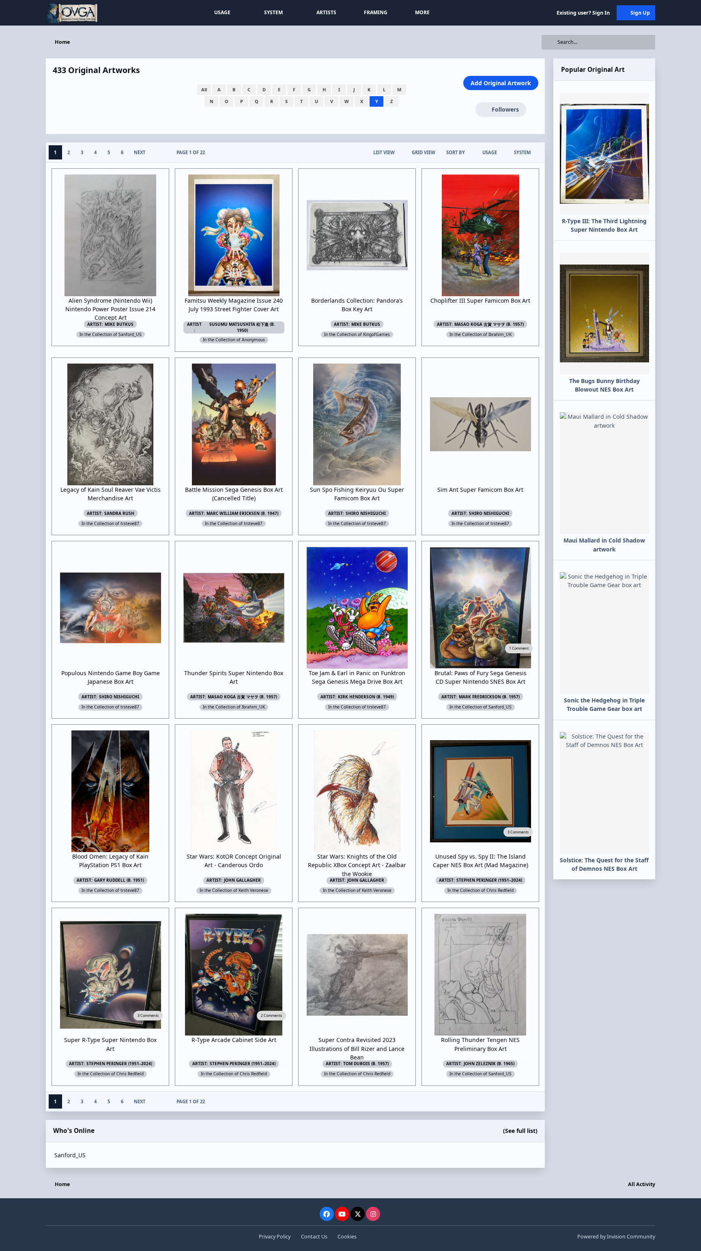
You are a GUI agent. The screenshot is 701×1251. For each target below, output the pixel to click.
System (522, 152)
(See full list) (520, 1131)
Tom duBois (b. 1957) (366, 1063)
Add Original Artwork (501, 83)
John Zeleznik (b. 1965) (489, 1063)
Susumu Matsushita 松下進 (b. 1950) (242, 327)
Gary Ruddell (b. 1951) (119, 880)
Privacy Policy (274, 1236)
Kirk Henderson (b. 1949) (366, 697)
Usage (489, 152)
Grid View (423, 152)
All (204, 89)
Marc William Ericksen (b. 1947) (242, 513)
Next (139, 152)
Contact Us (314, 1236)
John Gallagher (242, 880)
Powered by (616, 1236)
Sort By (455, 152)
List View (384, 152)
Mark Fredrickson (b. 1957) (489, 697)
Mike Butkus (119, 324)
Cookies (347, 1236)
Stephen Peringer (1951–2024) (489, 880)
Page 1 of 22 (190, 152)
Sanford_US (70, 1155)
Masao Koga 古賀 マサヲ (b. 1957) (489, 324)
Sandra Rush (119, 513)
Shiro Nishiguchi (366, 513)
